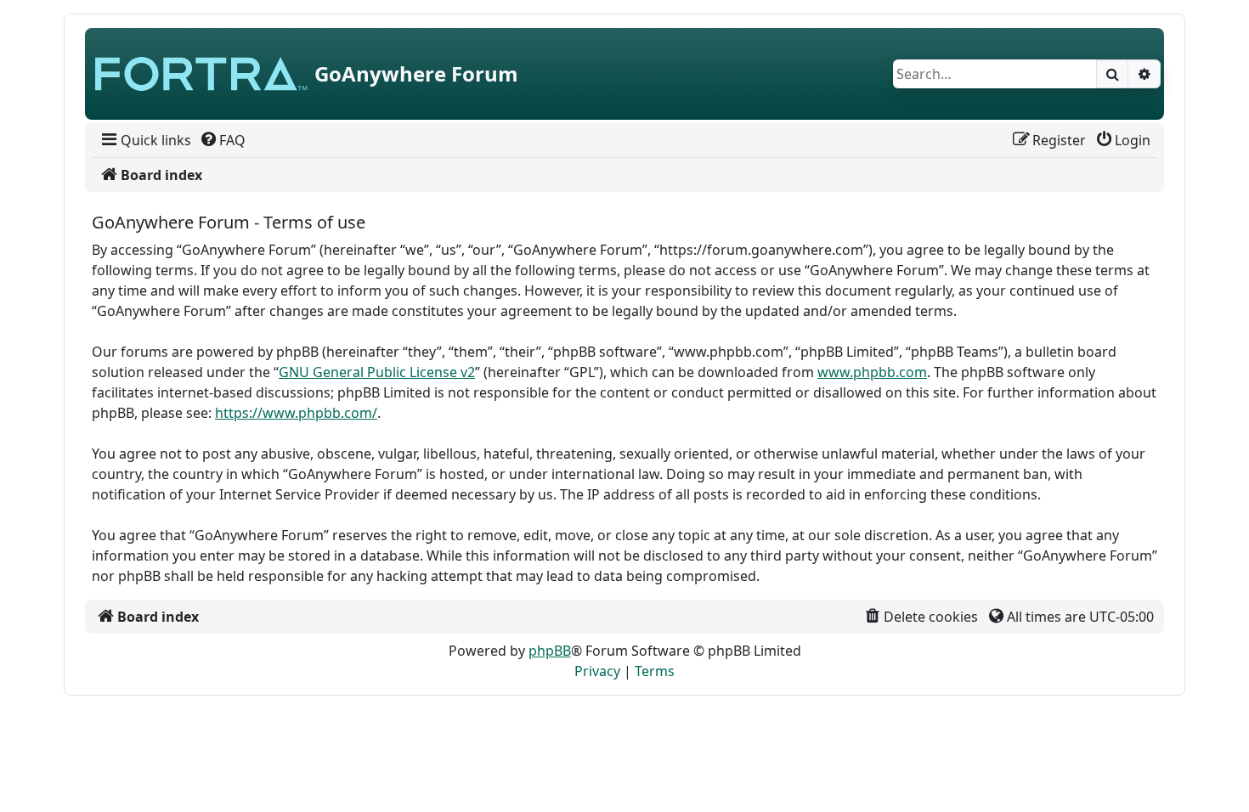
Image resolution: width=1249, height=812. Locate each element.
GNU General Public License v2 (377, 372)
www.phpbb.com (872, 372)
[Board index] (201, 74)
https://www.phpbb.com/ (296, 412)
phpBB (549, 650)
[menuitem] (145, 140)
